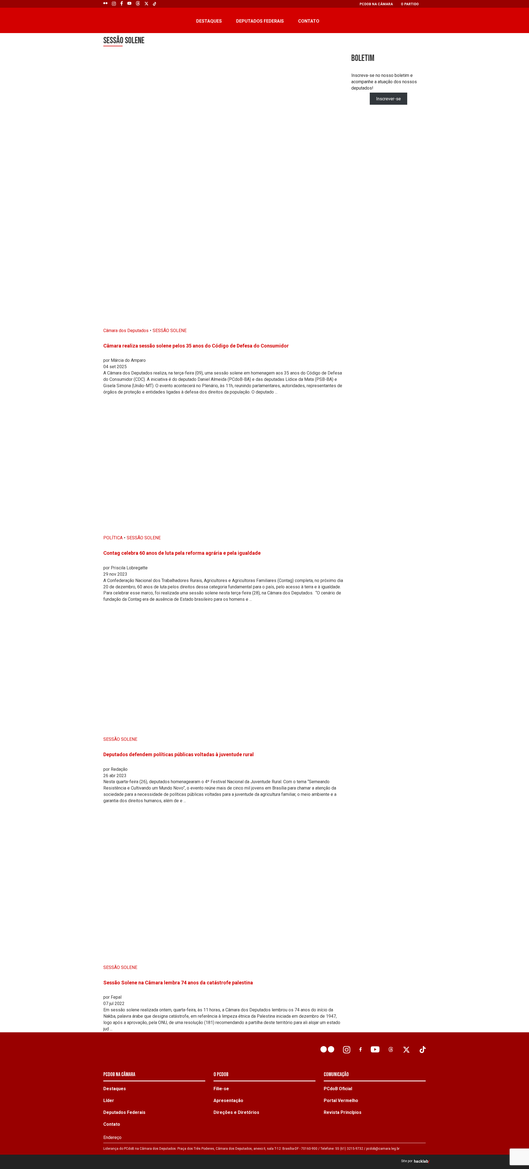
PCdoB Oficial (338, 1088)
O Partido (410, 4)
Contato (308, 21)
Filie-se (221, 1088)
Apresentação (228, 1100)
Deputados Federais (260, 21)
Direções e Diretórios (236, 1112)
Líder (108, 1100)
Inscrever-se (388, 98)
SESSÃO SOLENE (170, 330)
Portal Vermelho (341, 1100)
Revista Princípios (342, 1112)
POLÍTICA (113, 537)
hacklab (421, 1161)
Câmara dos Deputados (126, 330)
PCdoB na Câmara (376, 4)
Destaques (209, 21)
